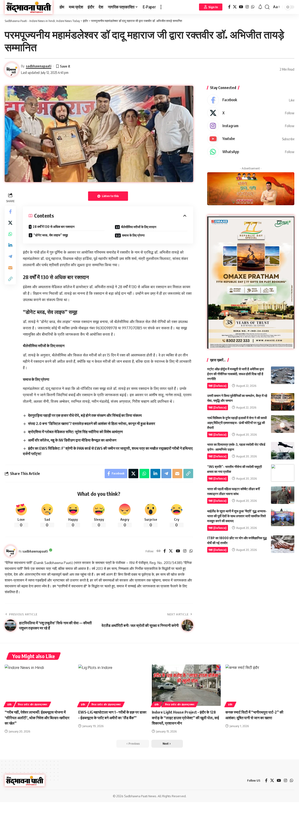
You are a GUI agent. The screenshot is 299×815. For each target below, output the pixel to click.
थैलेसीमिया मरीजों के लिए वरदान (138, 227)
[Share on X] (10, 223)
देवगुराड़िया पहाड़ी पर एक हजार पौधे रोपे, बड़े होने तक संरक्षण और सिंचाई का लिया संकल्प (85, 415)
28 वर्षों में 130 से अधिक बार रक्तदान (54, 227)
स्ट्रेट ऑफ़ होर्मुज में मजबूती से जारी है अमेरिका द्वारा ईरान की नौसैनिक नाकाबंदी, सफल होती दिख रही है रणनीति (235, 374)
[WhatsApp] (253, 7)
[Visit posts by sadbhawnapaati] (10, 551)
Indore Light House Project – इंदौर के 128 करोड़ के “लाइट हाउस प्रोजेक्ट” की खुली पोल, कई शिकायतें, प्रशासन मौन (185, 717)
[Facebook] (229, 7)
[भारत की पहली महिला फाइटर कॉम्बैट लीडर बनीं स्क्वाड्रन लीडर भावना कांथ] (282, 495)
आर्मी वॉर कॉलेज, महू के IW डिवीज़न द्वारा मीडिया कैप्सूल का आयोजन (72, 440)
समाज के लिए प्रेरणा (133, 235)
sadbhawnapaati (38, 66)
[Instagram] (247, 7)
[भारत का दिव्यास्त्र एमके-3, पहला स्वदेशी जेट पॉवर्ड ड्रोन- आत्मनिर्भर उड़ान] (282, 451)
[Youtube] (250, 139)
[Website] (158, 551)
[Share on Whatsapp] (10, 234)
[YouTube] (241, 7)
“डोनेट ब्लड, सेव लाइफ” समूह (50, 235)
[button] (161, 7)
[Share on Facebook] (10, 211)
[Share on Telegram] (10, 256)
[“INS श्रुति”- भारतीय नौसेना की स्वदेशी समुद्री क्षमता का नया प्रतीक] (282, 473)
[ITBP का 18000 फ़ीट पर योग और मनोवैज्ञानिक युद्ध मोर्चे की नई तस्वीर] (282, 544)
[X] (235, 7)
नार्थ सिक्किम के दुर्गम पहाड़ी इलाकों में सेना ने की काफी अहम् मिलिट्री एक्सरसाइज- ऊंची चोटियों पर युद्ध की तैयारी (237, 423)
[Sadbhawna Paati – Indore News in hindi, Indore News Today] (25, 780)
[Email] (10, 267)
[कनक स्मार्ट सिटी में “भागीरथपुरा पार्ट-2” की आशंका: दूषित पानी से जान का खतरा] (259, 685)
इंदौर (9, 704)
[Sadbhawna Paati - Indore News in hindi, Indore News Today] (29, 7)
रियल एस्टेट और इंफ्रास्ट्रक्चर (32, 704)
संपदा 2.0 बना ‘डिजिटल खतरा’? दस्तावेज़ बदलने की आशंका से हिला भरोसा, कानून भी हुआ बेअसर (91, 423)
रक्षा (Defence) (217, 386)
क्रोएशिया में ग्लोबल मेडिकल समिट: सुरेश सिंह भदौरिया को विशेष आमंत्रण (75, 431)
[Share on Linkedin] (10, 245)
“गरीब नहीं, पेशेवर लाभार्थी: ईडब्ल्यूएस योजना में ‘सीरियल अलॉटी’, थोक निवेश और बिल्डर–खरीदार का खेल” (37, 717)
